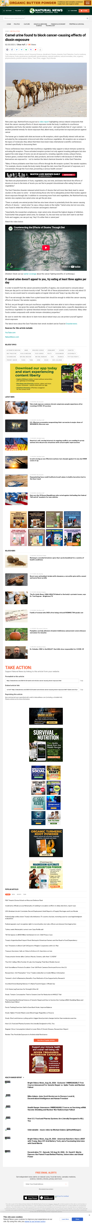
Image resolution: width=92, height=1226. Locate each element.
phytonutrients (10, 58)
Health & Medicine (40, 24)
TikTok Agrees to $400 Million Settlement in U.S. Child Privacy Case (29, 935)
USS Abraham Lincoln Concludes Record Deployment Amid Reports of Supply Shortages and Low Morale (41, 911)
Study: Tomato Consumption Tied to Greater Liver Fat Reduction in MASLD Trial (33, 994)
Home (9, 24)
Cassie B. (41, 401)
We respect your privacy (46, 1189)
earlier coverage (30, 274)
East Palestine (68, 54)
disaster (60, 54)
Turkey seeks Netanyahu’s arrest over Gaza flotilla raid (24, 929)
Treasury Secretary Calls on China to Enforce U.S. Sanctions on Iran (28, 951)
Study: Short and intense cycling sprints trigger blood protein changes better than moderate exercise (40, 1018)
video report (44, 122)
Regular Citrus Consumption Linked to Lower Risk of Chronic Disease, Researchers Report (36, 1029)
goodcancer (23, 56)
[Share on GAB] (26, 49)
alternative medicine (16, 54)
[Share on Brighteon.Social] (7, 49)
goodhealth (32, 56)
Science (39, 25)
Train (34, 58)
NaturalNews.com (12, 337)
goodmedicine (42, 56)
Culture (27, 24)
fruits (17, 56)
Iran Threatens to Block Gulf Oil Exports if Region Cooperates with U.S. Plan (32, 946)
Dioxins (53, 54)
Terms (56, 1204)
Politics (17, 24)
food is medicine (80, 54)
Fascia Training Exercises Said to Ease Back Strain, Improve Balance (28, 1007)
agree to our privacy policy (35, 1221)
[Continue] (66, 1184)
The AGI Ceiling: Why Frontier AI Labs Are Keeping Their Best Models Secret (32, 962)
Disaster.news (71, 324)
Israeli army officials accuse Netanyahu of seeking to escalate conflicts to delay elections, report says (40, 906)
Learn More (65, 1219)
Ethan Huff (21, 45)
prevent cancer (21, 58)
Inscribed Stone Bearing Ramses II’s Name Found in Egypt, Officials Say (30, 984)
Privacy (50, 1204)
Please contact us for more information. (17, 699)
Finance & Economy (58, 24)
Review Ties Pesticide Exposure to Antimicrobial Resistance (26, 1034)
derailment (47, 54)
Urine (38, 58)
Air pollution (15, 31)
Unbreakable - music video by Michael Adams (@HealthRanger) (54, 1130)
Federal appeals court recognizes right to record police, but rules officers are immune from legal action (40, 924)
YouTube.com (10, 333)
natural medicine (54, 56)
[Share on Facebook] (12, 49)
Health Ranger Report (13, 1077)
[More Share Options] (40, 49)
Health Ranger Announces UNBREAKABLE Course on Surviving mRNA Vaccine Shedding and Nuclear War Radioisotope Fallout (57, 1108)
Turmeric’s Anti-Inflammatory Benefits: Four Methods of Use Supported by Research (35, 978)
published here (41, 1210)
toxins (29, 58)
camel (26, 54)
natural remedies (66, 56)
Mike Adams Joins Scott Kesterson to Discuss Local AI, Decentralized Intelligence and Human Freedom (51, 1097)
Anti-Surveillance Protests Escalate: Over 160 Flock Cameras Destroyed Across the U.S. (36, 967)
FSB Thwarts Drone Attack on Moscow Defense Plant (24, 900)
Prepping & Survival (76, 24)
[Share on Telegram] (21, 49)
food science (9, 56)
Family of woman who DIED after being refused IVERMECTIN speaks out (56, 613)
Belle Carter (42, 438)
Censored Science (36, 54)
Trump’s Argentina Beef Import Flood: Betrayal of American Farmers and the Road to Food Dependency (41, 940)
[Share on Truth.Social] (31, 49)
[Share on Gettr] (35, 49)
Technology (50, 25)
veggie (43, 58)
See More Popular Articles (46, 1040)
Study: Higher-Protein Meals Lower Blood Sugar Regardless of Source (29, 1013)
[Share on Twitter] (17, 49)
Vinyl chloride (51, 58)
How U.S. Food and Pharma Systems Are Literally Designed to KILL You (30, 1023)
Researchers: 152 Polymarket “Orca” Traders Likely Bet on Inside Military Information (35, 973)
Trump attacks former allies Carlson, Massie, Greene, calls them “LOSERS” (31, 956)
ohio (74, 56)
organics (80, 56)
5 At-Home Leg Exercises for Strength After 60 (21, 989)
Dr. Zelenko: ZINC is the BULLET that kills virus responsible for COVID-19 (57, 649)
